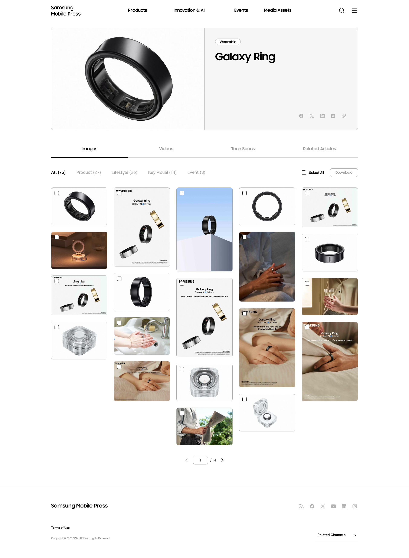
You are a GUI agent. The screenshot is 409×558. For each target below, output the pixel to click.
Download (344, 173)
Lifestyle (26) (124, 172)
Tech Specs (243, 149)
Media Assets (277, 10)
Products (137, 10)
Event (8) (196, 172)
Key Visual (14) (162, 172)
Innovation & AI (189, 10)
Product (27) (88, 172)
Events (241, 10)
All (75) (58, 172)
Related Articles (319, 149)
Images (89, 149)
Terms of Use (60, 527)
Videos (166, 149)
